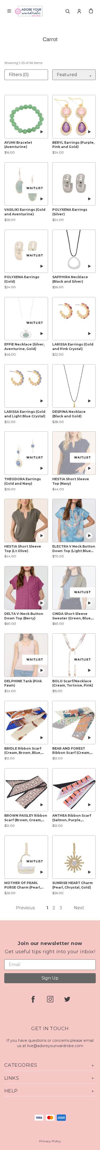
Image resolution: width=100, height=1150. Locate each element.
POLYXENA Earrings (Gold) (21, 279)
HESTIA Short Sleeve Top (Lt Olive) (22, 548)
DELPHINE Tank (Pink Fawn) (23, 683)
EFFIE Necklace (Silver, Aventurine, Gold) (24, 346)
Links (11, 1078)
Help (11, 1091)
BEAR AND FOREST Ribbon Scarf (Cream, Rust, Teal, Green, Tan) (72, 750)
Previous (25, 907)
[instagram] (50, 999)
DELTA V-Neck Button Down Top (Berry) (23, 616)
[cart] (91, 11)
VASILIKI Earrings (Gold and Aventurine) (24, 212)
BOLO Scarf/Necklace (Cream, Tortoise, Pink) (72, 683)
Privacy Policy (50, 1141)
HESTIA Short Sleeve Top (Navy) (70, 481)
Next (79, 907)
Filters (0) (19, 74)
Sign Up (50, 978)
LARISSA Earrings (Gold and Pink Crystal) (72, 346)
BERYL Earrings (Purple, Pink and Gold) (73, 145)
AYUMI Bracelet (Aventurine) (18, 145)
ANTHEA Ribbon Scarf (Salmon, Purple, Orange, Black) (71, 818)
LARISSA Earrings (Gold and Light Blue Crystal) (24, 414)
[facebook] (33, 999)
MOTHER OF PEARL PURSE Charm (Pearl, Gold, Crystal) (22, 885)
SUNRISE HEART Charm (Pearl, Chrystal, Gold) (72, 885)
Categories (20, 1065)
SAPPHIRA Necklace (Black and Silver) (70, 279)
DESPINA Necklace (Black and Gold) (69, 414)
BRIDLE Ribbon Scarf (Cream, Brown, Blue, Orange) (22, 750)
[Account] (79, 11)
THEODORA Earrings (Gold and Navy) (22, 481)
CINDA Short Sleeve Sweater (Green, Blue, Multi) (71, 616)
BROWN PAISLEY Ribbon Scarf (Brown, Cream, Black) (25, 818)
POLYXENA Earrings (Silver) (69, 212)
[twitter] (67, 999)
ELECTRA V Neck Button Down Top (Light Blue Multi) (73, 548)
